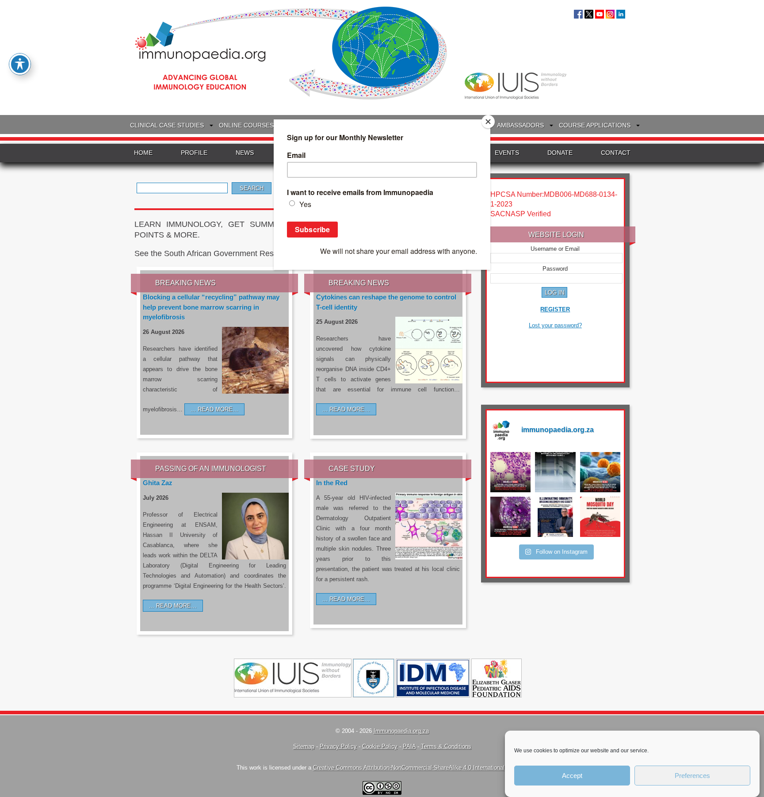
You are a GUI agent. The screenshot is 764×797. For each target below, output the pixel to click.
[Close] (488, 121)
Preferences (692, 775)
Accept (572, 775)
